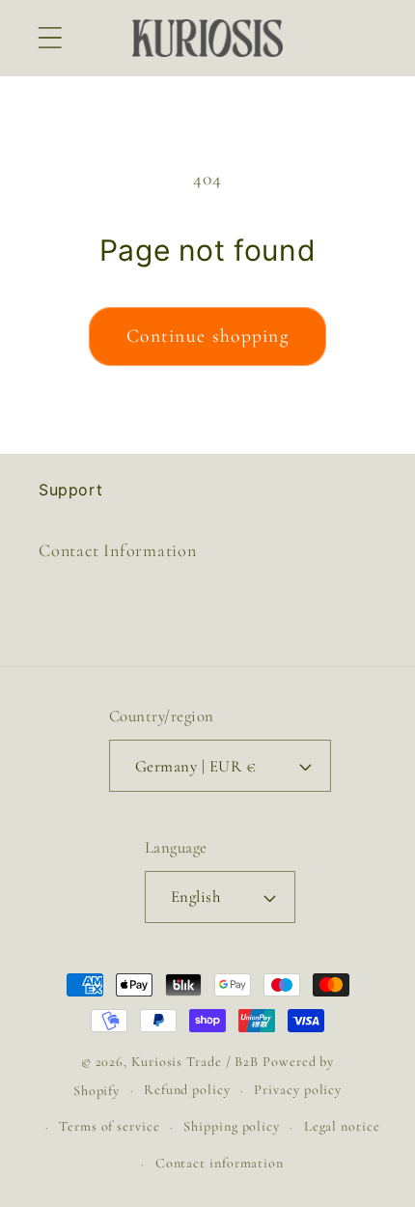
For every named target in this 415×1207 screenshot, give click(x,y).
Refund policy (187, 1089)
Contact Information (118, 550)
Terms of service (109, 1126)
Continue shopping (207, 336)
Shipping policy (231, 1126)
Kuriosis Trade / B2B (197, 1061)
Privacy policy (298, 1089)
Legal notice (342, 1126)
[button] (49, 38)
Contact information (219, 1163)
